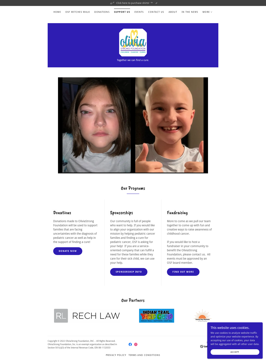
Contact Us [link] (156, 12)
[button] (208, 12)
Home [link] (57, 12)
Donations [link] (102, 12)
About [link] (173, 12)
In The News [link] (190, 12)
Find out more (183, 272)
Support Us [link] (122, 12)
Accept (235, 352)
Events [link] (139, 12)
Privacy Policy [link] (116, 355)
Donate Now (68, 251)
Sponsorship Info (129, 272)
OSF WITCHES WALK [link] (77, 12)
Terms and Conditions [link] (144, 355)
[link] (133, 42)
